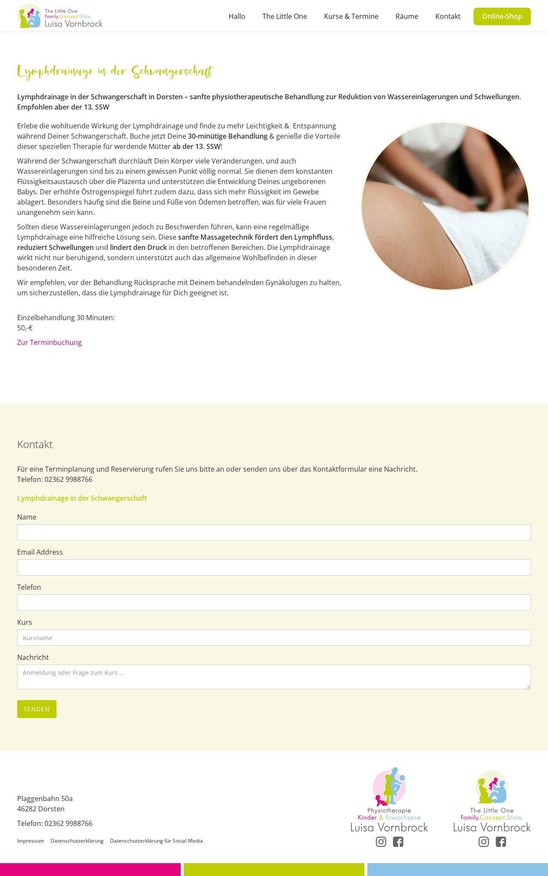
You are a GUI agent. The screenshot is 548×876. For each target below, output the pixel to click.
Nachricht (33, 657)
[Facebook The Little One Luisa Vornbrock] (501, 841)
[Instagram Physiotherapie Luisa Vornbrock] (381, 841)
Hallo (237, 16)
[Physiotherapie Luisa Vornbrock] (389, 799)
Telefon (29, 587)
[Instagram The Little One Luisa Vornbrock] (484, 841)
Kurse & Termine (351, 16)
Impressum (30, 840)
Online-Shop (502, 16)
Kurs (24, 622)
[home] (60, 15)
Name (26, 517)
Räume (407, 16)
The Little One (284, 16)
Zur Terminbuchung (49, 342)
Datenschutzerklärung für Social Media (156, 840)
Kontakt (448, 16)
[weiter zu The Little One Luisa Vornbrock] (492, 799)
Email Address (40, 552)
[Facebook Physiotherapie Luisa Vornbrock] (398, 841)
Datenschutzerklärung (77, 840)
